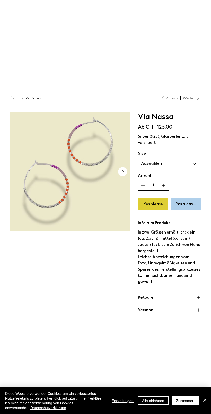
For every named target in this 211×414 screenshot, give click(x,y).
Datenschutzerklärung (48, 407)
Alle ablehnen (153, 400)
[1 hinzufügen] (164, 185)
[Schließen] (205, 400)
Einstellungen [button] (123, 400)
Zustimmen (185, 400)
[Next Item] (122, 171)
